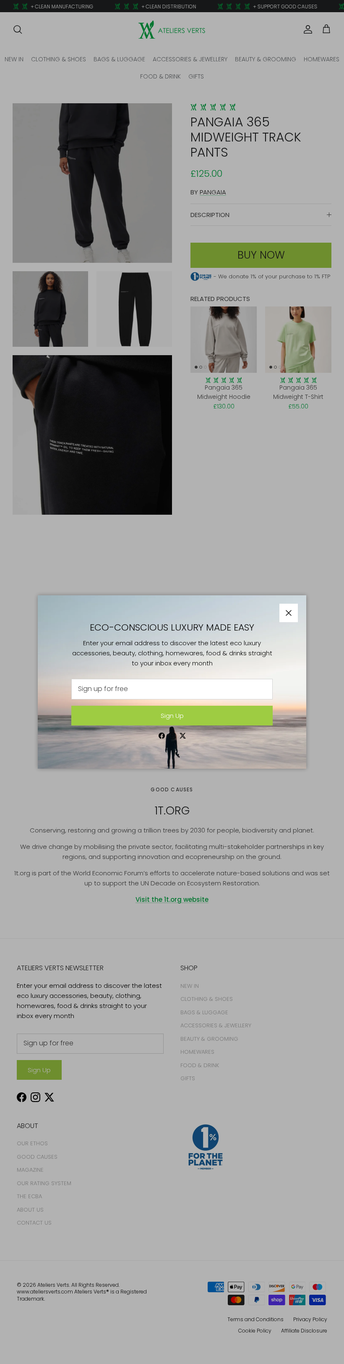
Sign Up (172, 715)
